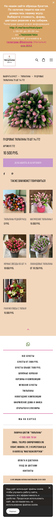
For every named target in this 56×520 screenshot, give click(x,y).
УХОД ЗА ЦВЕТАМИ (28, 465)
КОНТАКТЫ (28, 470)
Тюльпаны (28, 390)
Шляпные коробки (28, 373)
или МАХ (26, 45)
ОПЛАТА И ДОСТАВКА (28, 460)
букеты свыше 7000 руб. (28, 367)
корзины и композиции (28, 379)
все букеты (28, 356)
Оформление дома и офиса (28, 402)
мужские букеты (28, 385)
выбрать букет (10, 76)
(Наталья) (39, 42)
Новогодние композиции (28, 396)
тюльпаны (26, 76)
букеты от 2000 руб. (28, 361)
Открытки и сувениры (28, 408)
